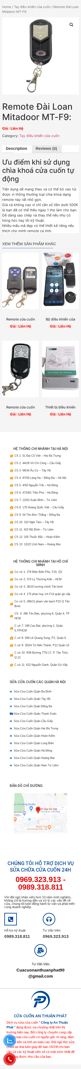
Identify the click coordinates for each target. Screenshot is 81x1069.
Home (6, 7)
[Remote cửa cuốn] (20, 281)
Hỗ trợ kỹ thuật (14, 930)
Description (16, 148)
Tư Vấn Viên (51, 930)
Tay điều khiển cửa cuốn (32, 7)
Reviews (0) (46, 148)
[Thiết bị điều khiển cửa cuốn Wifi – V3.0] (60, 369)
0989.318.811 (40, 887)
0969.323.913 (38, 879)
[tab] (16, 149)
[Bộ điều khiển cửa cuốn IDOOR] (60, 281)
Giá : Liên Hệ (20, 326)
